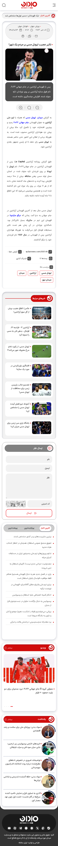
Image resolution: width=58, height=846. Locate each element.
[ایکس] (37, 828)
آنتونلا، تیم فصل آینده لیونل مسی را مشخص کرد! (19, 407)
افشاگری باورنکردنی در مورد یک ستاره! (20, 367)
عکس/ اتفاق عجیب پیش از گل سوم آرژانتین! (18, 310)
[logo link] (29, 5)
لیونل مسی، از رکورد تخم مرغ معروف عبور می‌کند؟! (18, 348)
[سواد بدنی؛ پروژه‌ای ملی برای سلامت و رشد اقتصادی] (48, 732)
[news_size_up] (21, 108)
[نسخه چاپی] (22, 36)
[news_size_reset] (29, 108)
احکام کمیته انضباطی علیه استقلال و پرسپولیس (31, 595)
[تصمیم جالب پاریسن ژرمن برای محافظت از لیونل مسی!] (41, 389)
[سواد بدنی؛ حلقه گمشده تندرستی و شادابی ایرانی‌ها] (48, 781)
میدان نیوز (46, 280)
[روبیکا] (32, 828)
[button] (11, 706)
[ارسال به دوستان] (36, 36)
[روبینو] (26, 828)
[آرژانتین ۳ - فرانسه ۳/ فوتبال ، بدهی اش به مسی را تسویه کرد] (41, 332)
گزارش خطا (13, 251)
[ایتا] (43, 828)
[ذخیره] (29, 36)
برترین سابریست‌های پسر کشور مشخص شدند (32, 536)
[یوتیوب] (9, 828)
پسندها (44, 258)
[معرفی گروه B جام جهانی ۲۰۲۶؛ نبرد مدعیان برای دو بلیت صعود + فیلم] (29, 669)
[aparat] (15, 828)
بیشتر (9, 647)
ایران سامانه (23, 842)
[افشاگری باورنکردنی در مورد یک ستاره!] (41, 370)
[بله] (49, 828)
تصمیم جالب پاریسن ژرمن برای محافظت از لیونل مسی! (20, 388)
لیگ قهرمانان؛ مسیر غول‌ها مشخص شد (22, 15)
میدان (21, 273)
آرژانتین (33, 273)
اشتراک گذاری (21, 258)
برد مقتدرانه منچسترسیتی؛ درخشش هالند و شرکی (30, 622)
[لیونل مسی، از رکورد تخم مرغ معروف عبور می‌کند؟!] (41, 351)
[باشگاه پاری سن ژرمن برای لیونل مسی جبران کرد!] (41, 427)
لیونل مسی (46, 273)
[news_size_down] (37, 108)
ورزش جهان (34, 26)
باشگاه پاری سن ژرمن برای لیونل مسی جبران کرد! (18, 425)
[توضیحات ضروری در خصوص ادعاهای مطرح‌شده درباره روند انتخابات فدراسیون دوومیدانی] (48, 765)
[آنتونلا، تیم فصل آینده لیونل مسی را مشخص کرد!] (41, 408)
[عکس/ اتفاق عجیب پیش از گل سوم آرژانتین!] (41, 313)
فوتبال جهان (23, 26)
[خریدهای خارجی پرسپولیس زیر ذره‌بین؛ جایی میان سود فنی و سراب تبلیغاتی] (48, 748)
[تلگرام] (21, 828)
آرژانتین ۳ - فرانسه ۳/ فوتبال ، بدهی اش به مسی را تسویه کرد (18, 331)
